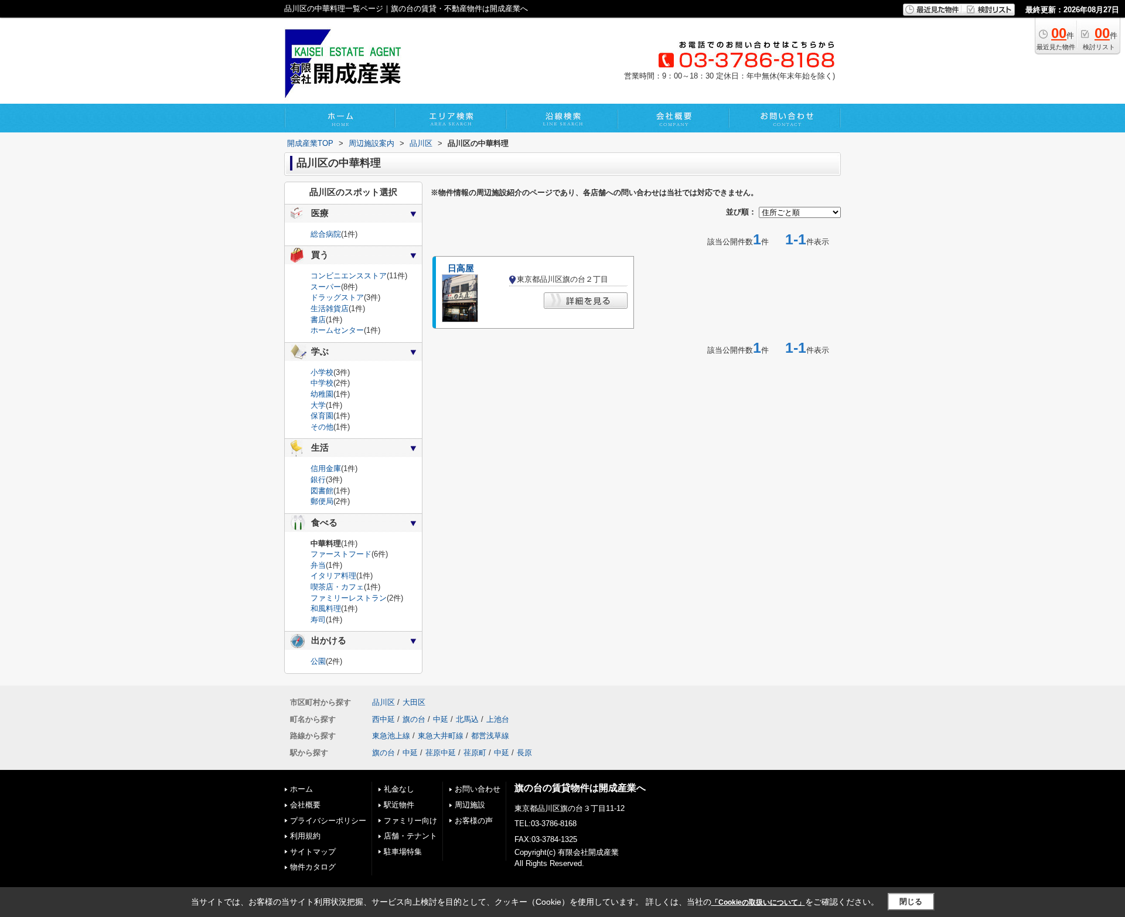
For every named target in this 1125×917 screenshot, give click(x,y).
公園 (318, 661)
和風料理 (326, 608)
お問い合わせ (477, 789)
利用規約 (305, 835)
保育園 (322, 415)
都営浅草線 (490, 735)
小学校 (322, 372)
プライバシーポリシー (328, 820)
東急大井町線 (440, 735)
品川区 (383, 702)
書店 (318, 319)
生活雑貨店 (330, 308)
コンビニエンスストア (349, 275)
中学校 (322, 383)
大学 (318, 405)
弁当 (318, 565)
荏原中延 (440, 752)
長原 (524, 752)
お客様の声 (474, 820)
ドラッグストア (337, 297)
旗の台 (414, 719)
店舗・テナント (410, 835)
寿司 (318, 619)
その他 (322, 426)
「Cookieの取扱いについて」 (758, 902)
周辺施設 (470, 804)
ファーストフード (341, 554)
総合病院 (326, 234)
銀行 (318, 479)
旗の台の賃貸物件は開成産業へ (580, 788)
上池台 (497, 719)
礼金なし (399, 789)
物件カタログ (313, 867)
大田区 (414, 702)
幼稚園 (322, 394)
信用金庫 (326, 468)
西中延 (383, 719)
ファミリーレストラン (349, 598)
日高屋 (461, 268)
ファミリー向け (410, 820)
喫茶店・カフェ (337, 586)
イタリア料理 (333, 575)
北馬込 (467, 719)
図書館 (322, 490)
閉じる (910, 901)
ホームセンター (337, 330)
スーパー (326, 286)
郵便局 (322, 501)
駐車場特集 (403, 851)
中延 (440, 719)
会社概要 (305, 804)
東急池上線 (391, 735)
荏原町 (474, 752)
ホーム (301, 789)
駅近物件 (399, 804)
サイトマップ (313, 851)
